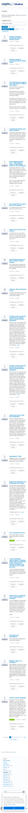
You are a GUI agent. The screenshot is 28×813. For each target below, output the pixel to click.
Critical (14, 50)
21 (11, 739)
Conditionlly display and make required (17, 129)
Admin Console (6, 765)
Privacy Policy (12, 804)
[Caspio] (7, 4)
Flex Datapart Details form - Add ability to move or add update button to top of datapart (17, 163)
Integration (5, 775)
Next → (15, 739)
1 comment (18, 540)
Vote (5, 40)
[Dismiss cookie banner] (23, 795)
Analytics (5, 767)
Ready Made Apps (7, 784)
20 (25, 737)
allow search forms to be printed (17, 230)
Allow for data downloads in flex (17, 289)
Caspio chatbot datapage (17, 697)
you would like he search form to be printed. (17, 204)
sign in (14, 752)
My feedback (5, 31)
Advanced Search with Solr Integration (16, 415)
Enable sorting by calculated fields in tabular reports (15, 38)
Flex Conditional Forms (17, 533)
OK (14, 808)
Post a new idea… (7, 760)
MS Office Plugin (6, 781)
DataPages (17, 41)
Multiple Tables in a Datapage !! (15, 661)
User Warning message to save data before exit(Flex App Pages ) (17, 83)
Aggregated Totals (15, 456)
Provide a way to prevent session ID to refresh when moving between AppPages (17, 318)
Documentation (6, 774)
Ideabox (18, 4)
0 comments (11, 41)
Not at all (14, 48)
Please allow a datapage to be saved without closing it (17, 597)
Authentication (6, 770)
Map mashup (6, 777)
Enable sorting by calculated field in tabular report (17, 61)
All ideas (5, 762)
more (18, 345)
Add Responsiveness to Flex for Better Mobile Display (17, 261)
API (4, 769)
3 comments (11, 271)
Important (22, 48)
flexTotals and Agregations (14, 635)
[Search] (23, 792)
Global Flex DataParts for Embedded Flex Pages (17, 482)
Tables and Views (7, 786)
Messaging (5, 779)
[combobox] (13, 791)
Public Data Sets (6, 782)
